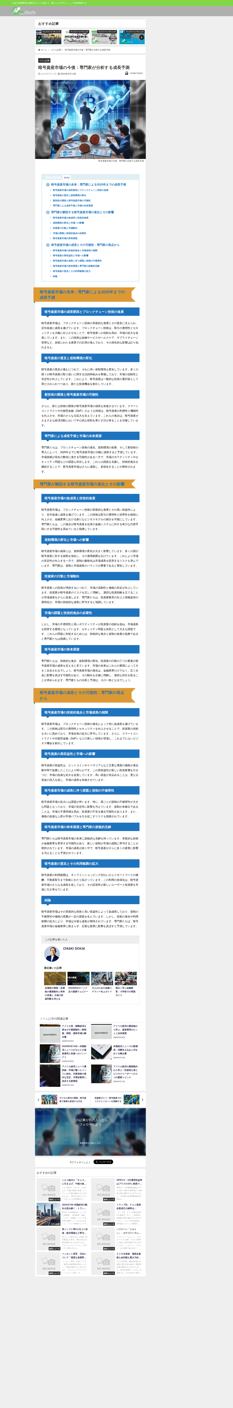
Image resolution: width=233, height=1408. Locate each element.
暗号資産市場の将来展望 (64, 238)
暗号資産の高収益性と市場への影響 (70, 255)
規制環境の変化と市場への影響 (68, 222)
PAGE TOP (225, 1363)
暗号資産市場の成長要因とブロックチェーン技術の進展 (80, 189)
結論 (54, 276)
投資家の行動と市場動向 (64, 227)
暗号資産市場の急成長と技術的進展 (70, 217)
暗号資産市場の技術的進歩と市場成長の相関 (74, 250)
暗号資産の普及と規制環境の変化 (69, 195)
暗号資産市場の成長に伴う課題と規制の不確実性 (77, 260)
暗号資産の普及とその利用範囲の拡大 (71, 271)
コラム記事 (44, 60)
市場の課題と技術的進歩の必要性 (69, 233)
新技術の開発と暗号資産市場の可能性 (71, 200)
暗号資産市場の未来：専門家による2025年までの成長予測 (86, 184)
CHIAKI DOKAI (136, 73)
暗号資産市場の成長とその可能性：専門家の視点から (83, 245)
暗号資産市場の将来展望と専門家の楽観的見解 (76, 265)
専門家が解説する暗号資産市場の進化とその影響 (80, 212)
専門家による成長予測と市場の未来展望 (72, 205)
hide (67, 177)
